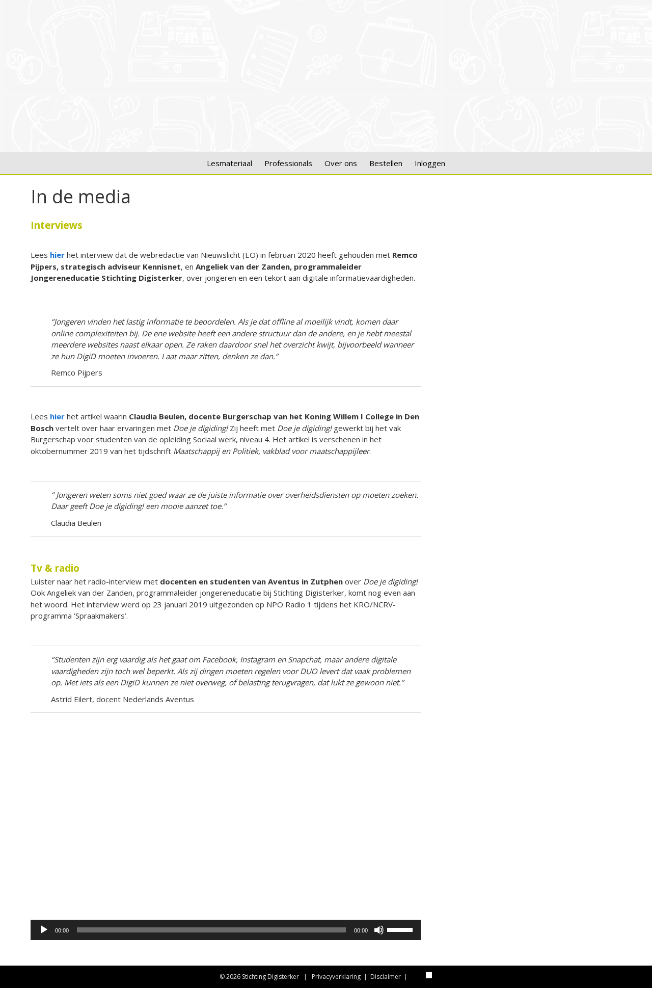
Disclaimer (385, 976)
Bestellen (385, 163)
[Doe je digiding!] (326, 131)
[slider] (401, 929)
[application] (226, 930)
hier (57, 416)
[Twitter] (417, 974)
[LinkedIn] (428, 974)
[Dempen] (379, 930)
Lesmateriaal (229, 163)
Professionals (288, 163)
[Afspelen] (44, 930)
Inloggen (430, 163)
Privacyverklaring (336, 976)
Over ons (340, 163)
